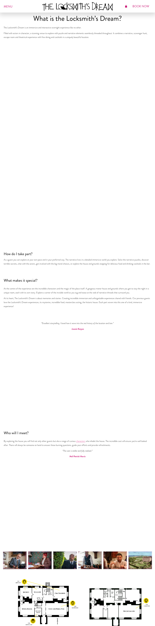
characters (80, 441)
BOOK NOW (140, 6)
